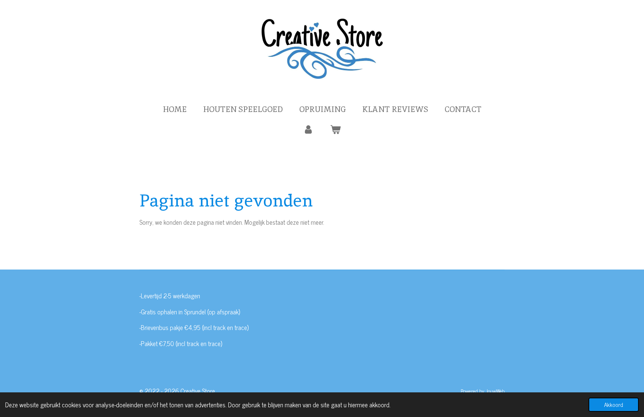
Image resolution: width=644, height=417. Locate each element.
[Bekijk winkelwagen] (335, 129)
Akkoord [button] (613, 404)
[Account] (308, 129)
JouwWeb (495, 391)
